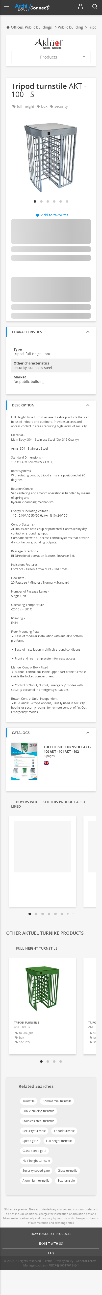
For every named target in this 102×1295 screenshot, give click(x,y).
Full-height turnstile (59, 1141)
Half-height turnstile (36, 1161)
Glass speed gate (34, 1151)
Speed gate (30, 1141)
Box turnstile (66, 1180)
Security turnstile (34, 1131)
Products (48, 57)
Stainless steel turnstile (38, 1121)
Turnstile (29, 1101)
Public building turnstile (38, 1111)
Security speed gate (36, 1170)
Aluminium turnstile (36, 1180)
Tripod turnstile (64, 1131)
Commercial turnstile (57, 1101)
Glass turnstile (67, 1170)
